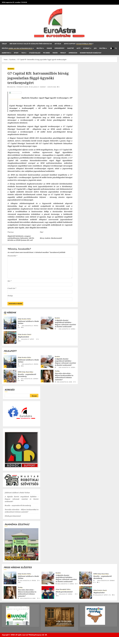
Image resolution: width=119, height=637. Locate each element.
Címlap (4, 44)
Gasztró (70, 48)
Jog (95, 48)
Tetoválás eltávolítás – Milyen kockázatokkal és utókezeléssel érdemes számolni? (64, 376)
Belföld (40, 48)
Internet (86, 48)
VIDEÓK (55, 53)
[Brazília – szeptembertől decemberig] (10, 376)
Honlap (10, 296)
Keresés (9, 389)
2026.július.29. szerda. (65, 594)
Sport (16, 53)
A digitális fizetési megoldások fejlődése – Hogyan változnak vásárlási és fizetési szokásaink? (65, 323)
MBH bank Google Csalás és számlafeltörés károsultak (31, 44)
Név (9, 281)
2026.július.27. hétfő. (27, 339)
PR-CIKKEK (46, 53)
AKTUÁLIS (58, 44)
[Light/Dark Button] (112, 48)
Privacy (63, 53)
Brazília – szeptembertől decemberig (27, 375)
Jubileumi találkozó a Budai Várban (28, 322)
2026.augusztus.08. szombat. (29, 379)
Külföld (17, 48)
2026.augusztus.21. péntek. (30, 326)
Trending (57, 371)
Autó (78, 48)
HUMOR (49, 48)
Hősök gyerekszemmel (13, 516)
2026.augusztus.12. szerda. (67, 329)
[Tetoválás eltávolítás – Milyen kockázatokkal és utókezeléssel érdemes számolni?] (47, 376)
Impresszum (73, 53)
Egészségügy (59, 48)
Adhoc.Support (78, 44)
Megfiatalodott (23, 337)
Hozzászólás (12, 256)
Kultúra (102, 48)
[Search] (116, 48)
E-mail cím (11, 288)
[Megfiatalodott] (10, 337)
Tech (23, 53)
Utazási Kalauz (34, 53)
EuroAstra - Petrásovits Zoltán (18, 87)
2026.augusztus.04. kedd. (64, 382)
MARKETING (6, 53)
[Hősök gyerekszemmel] (48, 592)
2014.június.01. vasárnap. (38, 87)
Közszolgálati (63, 589)
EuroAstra (11, 69)
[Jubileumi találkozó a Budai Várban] (10, 323)
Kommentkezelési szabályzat (90, 53)
